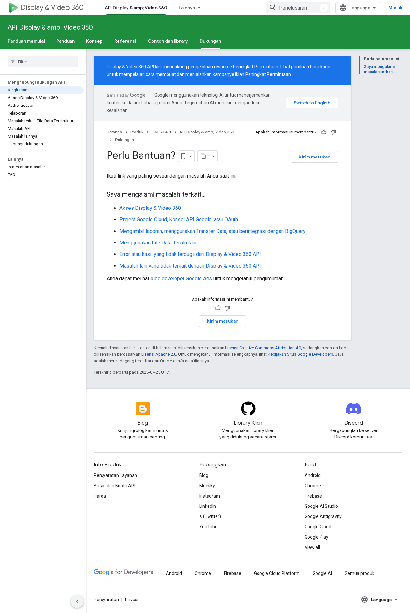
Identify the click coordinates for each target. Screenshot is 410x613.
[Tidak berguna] (333, 132)
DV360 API (161, 132)
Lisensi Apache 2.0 (158, 354)
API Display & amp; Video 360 (136, 8)
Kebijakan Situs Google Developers (300, 354)
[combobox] (298, 7)
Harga (100, 495)
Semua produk (359, 573)
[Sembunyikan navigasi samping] (77, 601)
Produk (137, 132)
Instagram (209, 495)
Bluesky (207, 485)
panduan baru (305, 66)
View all (312, 547)
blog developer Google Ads (181, 279)
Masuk (395, 7)
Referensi (125, 41)
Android (313, 475)
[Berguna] (324, 132)
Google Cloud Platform (277, 573)
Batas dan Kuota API (114, 485)
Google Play (316, 537)
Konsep (94, 41)
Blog (203, 475)
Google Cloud (318, 526)
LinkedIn (207, 506)
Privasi (131, 599)
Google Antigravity (323, 516)
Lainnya (187, 8)
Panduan (65, 41)
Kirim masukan (314, 157)
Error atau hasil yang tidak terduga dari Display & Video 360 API (190, 254)
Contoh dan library (168, 41)
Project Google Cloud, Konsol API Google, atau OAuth (178, 220)
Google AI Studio (321, 506)
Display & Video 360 (52, 7)
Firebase (313, 495)
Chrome (313, 485)
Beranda (114, 132)
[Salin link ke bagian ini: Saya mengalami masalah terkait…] (212, 195)
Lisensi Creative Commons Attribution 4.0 (263, 347)
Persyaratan (106, 599)
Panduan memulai (26, 41)
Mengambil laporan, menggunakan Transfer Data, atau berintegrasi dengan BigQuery (212, 231)
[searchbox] (43, 61)
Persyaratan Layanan (115, 475)
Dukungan (210, 41)
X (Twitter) (210, 516)
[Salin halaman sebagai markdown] (203, 156)
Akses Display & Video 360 (150, 208)
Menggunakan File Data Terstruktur (158, 243)
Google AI (322, 573)
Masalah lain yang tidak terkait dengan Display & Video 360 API (190, 266)
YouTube (208, 526)
